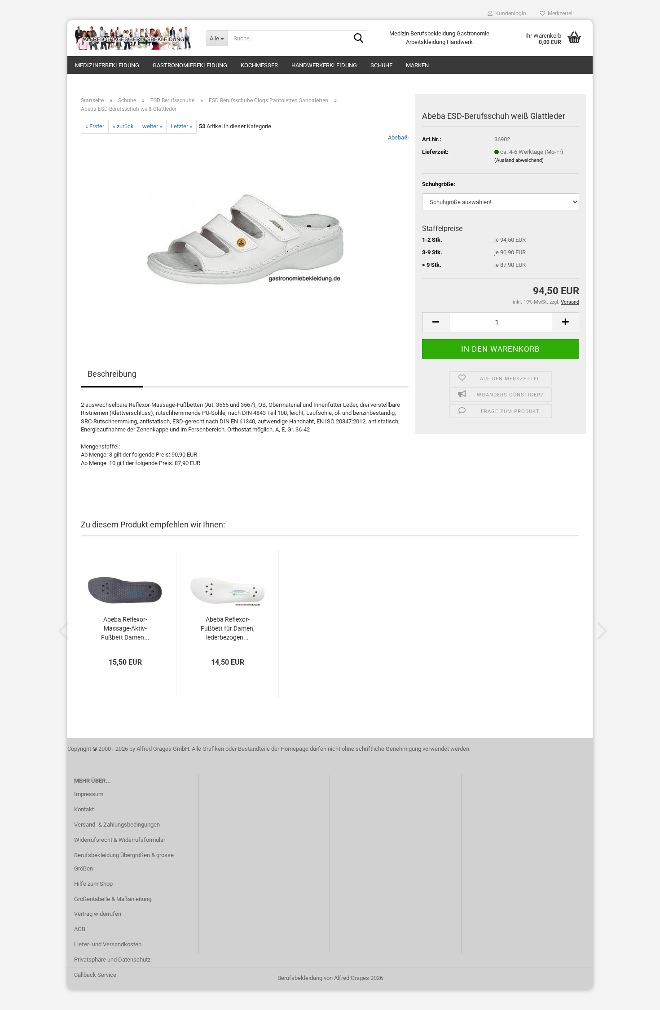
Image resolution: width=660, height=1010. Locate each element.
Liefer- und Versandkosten (107, 944)
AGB (79, 929)
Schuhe (381, 65)
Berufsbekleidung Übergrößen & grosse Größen (124, 862)
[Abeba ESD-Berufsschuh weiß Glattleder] (244, 234)
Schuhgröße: (438, 184)
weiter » (152, 126)
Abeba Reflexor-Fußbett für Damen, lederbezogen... (228, 628)
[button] (435, 322)
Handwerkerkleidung (324, 65)
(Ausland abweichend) (519, 160)
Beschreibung (112, 374)
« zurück (123, 126)
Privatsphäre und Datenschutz (112, 959)
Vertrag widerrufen (97, 913)
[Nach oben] (635, 996)
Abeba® (398, 137)
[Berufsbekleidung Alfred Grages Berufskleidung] (133, 38)
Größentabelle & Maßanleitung (112, 899)
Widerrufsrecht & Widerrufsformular (119, 839)
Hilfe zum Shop (93, 883)
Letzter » (181, 126)
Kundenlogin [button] (509, 13)
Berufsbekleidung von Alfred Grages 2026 (330, 978)
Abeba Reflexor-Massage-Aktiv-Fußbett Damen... (125, 628)
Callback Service (95, 974)
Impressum (88, 794)
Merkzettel (558, 13)
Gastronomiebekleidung (190, 65)
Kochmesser (259, 65)
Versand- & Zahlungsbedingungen (117, 824)
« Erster (94, 126)
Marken (417, 65)
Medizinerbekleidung (107, 65)
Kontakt (84, 809)
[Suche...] (358, 38)
